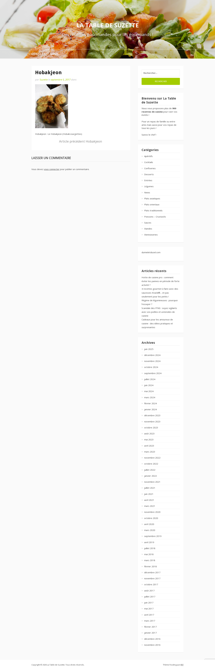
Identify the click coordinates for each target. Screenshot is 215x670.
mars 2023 (149, 451)
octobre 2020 (151, 518)
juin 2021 (148, 493)
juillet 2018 (149, 548)
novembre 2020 (152, 511)
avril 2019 (149, 542)
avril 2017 (149, 614)
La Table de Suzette (107, 25)
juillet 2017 (149, 596)
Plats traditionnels (153, 210)
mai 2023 (149, 439)
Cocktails (148, 162)
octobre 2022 (151, 463)
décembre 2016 (152, 638)
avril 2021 (149, 499)
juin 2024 (148, 385)
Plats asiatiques (152, 198)
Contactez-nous (45, 54)
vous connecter (51, 169)
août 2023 (149, 433)
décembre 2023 (152, 415)
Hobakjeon (80, 141)
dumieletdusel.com (151, 252)
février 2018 (150, 566)
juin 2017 (148, 602)
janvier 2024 (150, 409)
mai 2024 (149, 391)
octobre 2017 (151, 584)
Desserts (149, 174)
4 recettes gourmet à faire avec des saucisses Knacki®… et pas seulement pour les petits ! (160, 292)
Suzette (44, 79)
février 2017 (150, 626)
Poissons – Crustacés (155, 216)
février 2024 (150, 403)
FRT (182, 664)
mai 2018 (149, 554)
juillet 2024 (149, 379)
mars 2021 (149, 505)
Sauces (147, 222)
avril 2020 (149, 524)
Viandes (148, 228)
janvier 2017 (150, 632)
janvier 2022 (150, 475)
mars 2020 (149, 530)
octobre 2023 (151, 427)
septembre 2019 (152, 536)
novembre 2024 (152, 361)
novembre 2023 (152, 421)
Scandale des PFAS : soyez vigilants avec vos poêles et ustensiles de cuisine (159, 312)
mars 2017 (149, 620)
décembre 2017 (152, 572)
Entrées (148, 180)
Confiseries (150, 168)
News (147, 192)
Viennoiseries (151, 234)
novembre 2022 (152, 457)
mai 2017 (149, 608)
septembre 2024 (152, 373)
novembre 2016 (152, 644)
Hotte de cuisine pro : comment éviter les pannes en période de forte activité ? (160, 281)
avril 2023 (149, 445)
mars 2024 (149, 397)
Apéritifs (148, 156)
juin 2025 (148, 349)
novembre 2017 (152, 578)
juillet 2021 (149, 487)
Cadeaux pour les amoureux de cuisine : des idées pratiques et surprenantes (157, 323)
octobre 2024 (151, 367)
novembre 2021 (152, 481)
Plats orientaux (151, 204)
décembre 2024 (152, 355)
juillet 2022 (149, 469)
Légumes (149, 186)
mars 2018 (149, 560)
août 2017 (149, 590)
